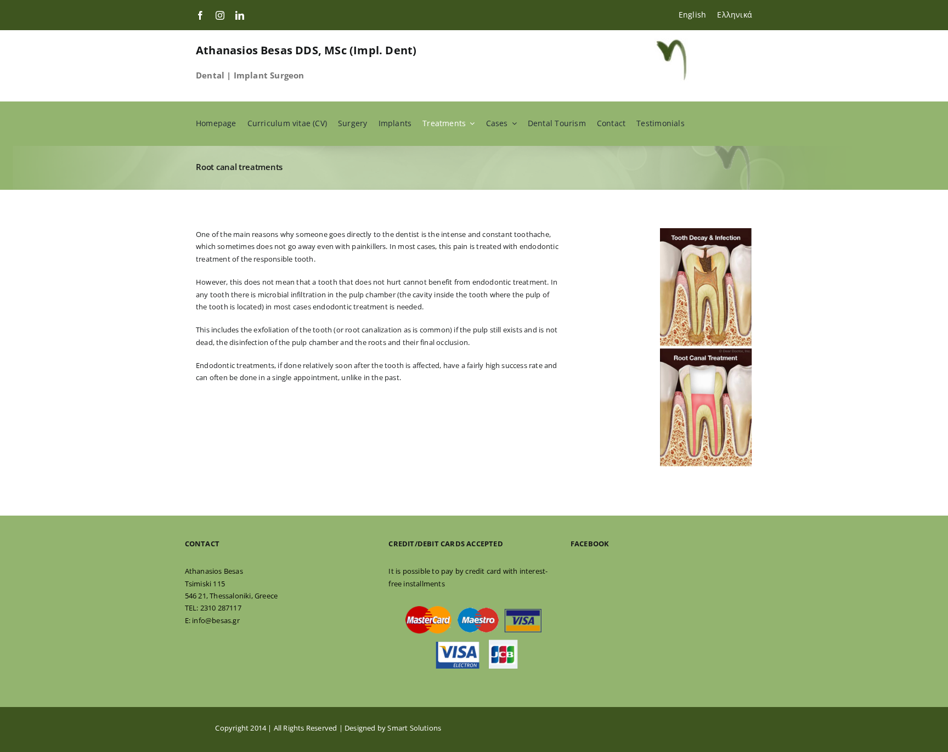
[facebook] (200, 15)
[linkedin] (239, 15)
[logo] (671, 42)
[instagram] (220, 15)
